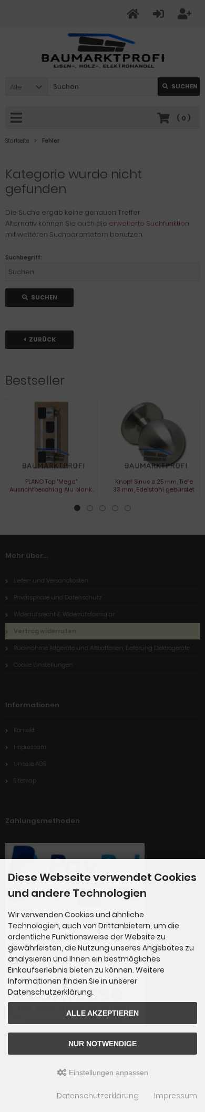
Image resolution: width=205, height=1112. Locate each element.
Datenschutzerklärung (98, 1095)
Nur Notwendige (102, 1043)
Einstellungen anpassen (107, 1072)
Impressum (175, 1095)
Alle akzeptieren (102, 1013)
